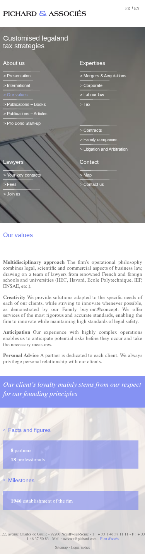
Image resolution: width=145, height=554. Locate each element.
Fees (12, 184)
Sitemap (61, 547)
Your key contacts (24, 175)
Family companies (101, 139)
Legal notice (80, 547)
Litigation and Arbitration (106, 149)
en (136, 8)
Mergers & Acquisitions (105, 75)
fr (127, 8)
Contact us (94, 184)
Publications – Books (26, 104)
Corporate (93, 85)
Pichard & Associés (44, 13)
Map (88, 175)
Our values (17, 94)
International (18, 85)
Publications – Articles (27, 113)
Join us (13, 194)
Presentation (19, 75)
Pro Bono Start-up (24, 123)
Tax (87, 104)
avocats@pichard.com (80, 538)
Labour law (94, 94)
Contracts (93, 130)
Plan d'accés (109, 538)
